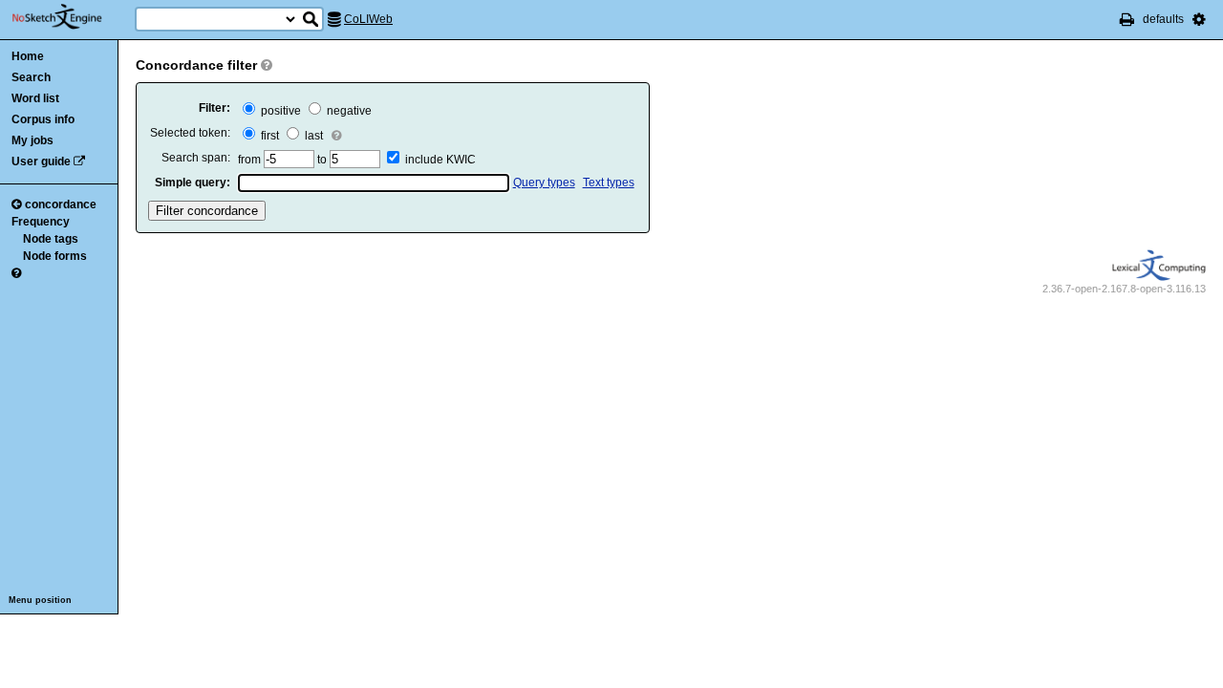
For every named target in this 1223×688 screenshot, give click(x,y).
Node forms (55, 256)
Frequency (40, 221)
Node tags (50, 239)
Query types (544, 182)
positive (279, 111)
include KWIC (440, 159)
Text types (608, 182)
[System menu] (1199, 19)
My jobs (32, 140)
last (312, 135)
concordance (61, 204)
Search (31, 77)
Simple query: (192, 182)
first (268, 135)
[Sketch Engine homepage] (71, 17)
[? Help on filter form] (266, 65)
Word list (35, 98)
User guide (41, 161)
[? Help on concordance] (16, 273)
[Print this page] (1127, 19)
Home (27, 56)
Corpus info (43, 119)
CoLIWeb (368, 19)
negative (348, 111)
